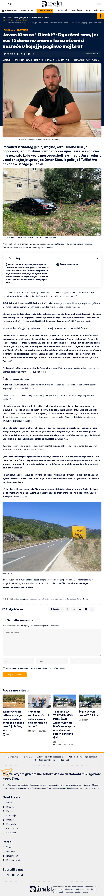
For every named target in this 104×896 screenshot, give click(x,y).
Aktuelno (85, 703)
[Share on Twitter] (21, 54)
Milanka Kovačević (39, 731)
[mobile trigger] (5, 4)
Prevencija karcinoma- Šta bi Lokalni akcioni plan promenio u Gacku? (38, 719)
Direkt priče (40, 60)
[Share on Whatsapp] (25, 54)
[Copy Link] (33, 54)
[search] (92, 4)
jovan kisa (28, 599)
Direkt (9, 735)
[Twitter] (8, 875)
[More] (37, 54)
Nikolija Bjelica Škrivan (20, 60)
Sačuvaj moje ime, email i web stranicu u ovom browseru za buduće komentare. (36, 668)
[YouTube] (13, 875)
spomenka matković (79, 599)
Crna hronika (53, 60)
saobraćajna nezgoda (59, 599)
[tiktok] (22, 875)
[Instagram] (18, 875)
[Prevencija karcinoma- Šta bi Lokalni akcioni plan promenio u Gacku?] (39, 701)
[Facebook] (4, 875)
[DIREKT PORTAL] (52, 4)
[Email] (85, 609)
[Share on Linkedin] (29, 54)
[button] (100, 16)
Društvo (65, 60)
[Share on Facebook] (17, 54)
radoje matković (41, 599)
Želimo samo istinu (69, 264)
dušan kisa (18, 599)
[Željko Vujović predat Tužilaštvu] (90, 701)
